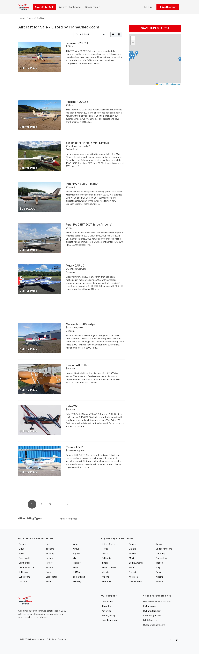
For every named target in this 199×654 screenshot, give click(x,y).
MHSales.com (150, 620)
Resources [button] (91, 7)
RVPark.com (149, 606)
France (159, 563)
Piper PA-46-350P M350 (82, 183)
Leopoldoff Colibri (77, 365)
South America (136, 563)
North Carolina (109, 567)
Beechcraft (24, 558)
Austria (159, 577)
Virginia (105, 572)
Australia (133, 577)
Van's (75, 544)
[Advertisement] (71, 488)
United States (108, 544)
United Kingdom (164, 549)
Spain (158, 572)
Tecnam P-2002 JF (77, 43)
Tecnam (50, 549)
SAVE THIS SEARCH (155, 28)
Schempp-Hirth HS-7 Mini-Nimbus (87, 142)
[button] (167, 7)
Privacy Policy (108, 615)
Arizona (105, 577)
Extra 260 (72, 406)
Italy (158, 567)
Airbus (76, 549)
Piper (21, 553)
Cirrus (21, 549)
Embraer (50, 558)
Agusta (76, 553)
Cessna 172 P (74, 447)
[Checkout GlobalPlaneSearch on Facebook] (170, 640)
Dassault (23, 581)
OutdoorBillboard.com (154, 625)
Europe (159, 544)
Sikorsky (77, 581)
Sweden (160, 581)
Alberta (132, 553)
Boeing (49, 572)
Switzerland (162, 558)
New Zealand (135, 581)
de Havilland (79, 577)
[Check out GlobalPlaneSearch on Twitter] (176, 640)
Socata (49, 567)
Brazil (131, 567)
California (106, 558)
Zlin (74, 558)
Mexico (132, 558)
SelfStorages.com (152, 615)
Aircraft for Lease (69, 518)
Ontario (132, 549)
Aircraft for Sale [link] (44, 7)
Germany (160, 553)
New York (106, 581)
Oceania (133, 572)
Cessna (22, 544)
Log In (148, 7)
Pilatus (49, 581)
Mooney (50, 553)
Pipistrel (77, 563)
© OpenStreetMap (172, 84)
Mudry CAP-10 (75, 265)
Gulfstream (24, 577)
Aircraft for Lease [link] (70, 7)
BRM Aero (78, 572)
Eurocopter (51, 577)
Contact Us (107, 601)
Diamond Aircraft (27, 567)
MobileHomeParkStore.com (157, 601)
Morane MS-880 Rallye (80, 324)
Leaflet (161, 84)
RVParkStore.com (152, 611)
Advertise (106, 611)
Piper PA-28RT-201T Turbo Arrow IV (89, 224)
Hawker (49, 563)
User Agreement (110, 620)
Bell (48, 544)
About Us (106, 606)
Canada (132, 544)
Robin (76, 567)
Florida (105, 549)
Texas (105, 553)
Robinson (23, 572)
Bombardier (24, 563)
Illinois (105, 563)
